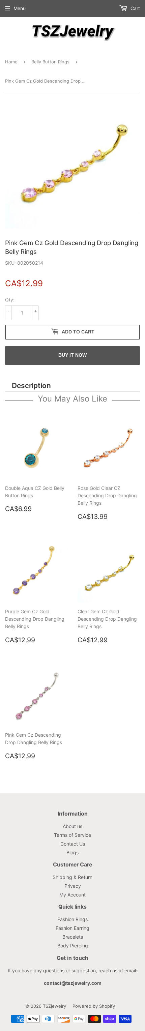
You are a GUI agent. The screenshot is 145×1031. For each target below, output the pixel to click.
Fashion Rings (72, 919)
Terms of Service (72, 835)
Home (11, 61)
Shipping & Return (72, 877)
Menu (19, 8)
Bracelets (72, 937)
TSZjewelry (54, 1006)
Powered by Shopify (93, 1006)
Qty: (9, 299)
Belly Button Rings (50, 61)
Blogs (72, 852)
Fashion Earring (72, 928)
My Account (72, 894)
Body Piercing (72, 945)
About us (72, 826)
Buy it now (72, 355)
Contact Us (72, 844)
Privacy (72, 886)
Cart (134, 8)
